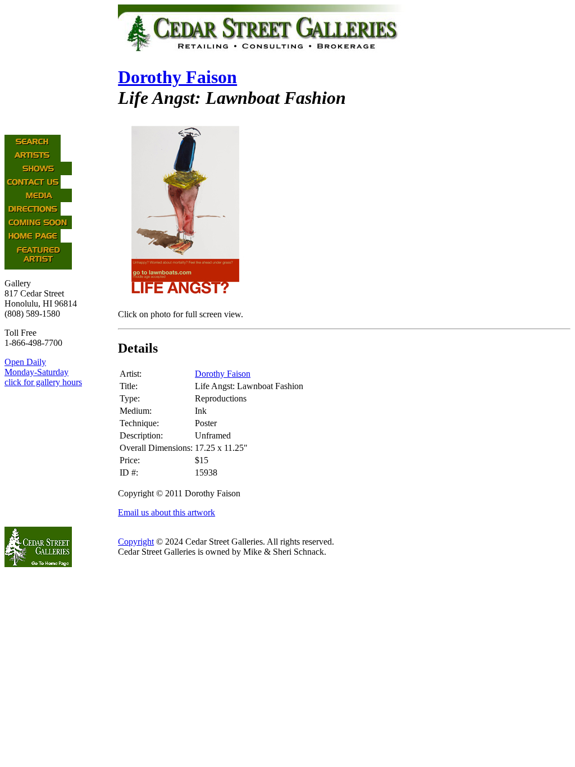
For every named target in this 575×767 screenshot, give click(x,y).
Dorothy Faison (177, 77)
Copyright (136, 541)
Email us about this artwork (166, 512)
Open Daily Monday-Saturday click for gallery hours (43, 372)
